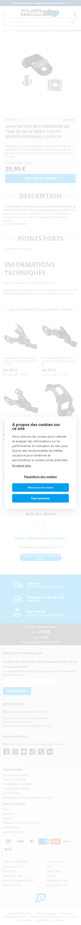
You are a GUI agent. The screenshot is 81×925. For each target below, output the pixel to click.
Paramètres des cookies (40, 476)
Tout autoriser (40, 498)
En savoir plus (21, 465)
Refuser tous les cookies (40, 487)
